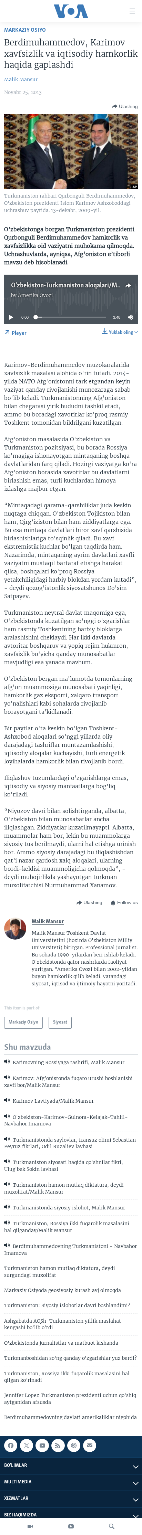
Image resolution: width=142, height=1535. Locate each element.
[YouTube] (71, 1526)
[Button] (125, 106)
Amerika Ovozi (35, 295)
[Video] (30, 1526)
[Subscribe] (89, 1445)
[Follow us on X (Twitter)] (26, 1445)
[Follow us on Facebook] (10, 1445)
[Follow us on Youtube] (42, 1445)
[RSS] (57, 1445)
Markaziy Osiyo (25, 30)
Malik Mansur (21, 79)
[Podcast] (73, 1445)
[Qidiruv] (111, 1526)
